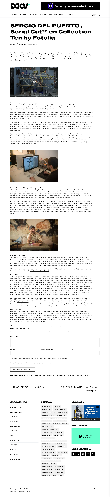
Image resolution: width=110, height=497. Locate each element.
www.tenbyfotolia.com (18, 61)
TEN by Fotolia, (23, 302)
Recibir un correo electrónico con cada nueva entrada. (31, 363)
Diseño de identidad (50, 429)
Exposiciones (48, 441)
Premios (46, 461)
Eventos (58, 435)
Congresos (46, 421)
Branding (46, 409)
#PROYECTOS (14, 445)
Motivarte (29, 294)
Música (45, 455)
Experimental (56, 326)
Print (56, 461)
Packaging (46, 458)
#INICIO (14, 15)
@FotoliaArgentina (43, 300)
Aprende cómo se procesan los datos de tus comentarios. (68, 375)
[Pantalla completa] (97, 419)
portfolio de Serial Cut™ (39, 271)
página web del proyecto (61, 265)
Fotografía (61, 441)
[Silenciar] (95, 419)
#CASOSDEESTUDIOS (16, 412)
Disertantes (47, 426)
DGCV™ (14, 44)
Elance (55, 294)
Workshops (57, 475)
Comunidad (36, 326)
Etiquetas (46, 435)
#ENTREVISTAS (15, 426)
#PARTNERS (34, 15)
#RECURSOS (14, 454)
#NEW (12, 435)
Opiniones (56, 455)
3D (13, 326)
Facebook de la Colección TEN (62, 261)
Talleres (59, 469)
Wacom (18, 294)
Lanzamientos (48, 449)
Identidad (47, 443)
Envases (59, 432)
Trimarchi (75, 294)
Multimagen (47, 294)
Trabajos (71, 326)
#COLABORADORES (46, 15)
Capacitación (19, 326)
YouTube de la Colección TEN (28, 265)
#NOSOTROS (24, 15)
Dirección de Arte (45, 326)
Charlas (62, 412)
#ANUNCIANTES (59, 15)
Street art (47, 469)
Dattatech (38, 294)
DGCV (22, 294)
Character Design (49, 412)
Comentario (14, 336)
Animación (46, 406)
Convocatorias (60, 421)
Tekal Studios (64, 294)
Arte (57, 406)
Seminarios (59, 466)
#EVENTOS (13, 431)
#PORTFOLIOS (14, 440)
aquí (60, 269)
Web (73, 349)
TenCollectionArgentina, (19, 300)
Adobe (12, 294)
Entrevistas (47, 432)
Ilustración (60, 443)
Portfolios (65, 326)
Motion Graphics (48, 452)
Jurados (62, 446)
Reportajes (47, 466)
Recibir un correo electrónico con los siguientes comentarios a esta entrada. (39, 358)
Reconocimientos (49, 463)
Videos (46, 475)
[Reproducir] (73, 419)
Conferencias (60, 418)
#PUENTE (13, 449)
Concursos (47, 418)
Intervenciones (48, 446)
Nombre (12, 349)
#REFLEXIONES (15, 459)
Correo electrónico (47, 349)
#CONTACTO (70, 15)
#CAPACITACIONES (24, 44)
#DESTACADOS (33, 44)
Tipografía (47, 472)
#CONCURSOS (14, 417)
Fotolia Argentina (65, 300)
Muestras (62, 452)
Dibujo (46, 423)
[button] (85, 413)
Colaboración (28, 326)
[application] (86, 413)
